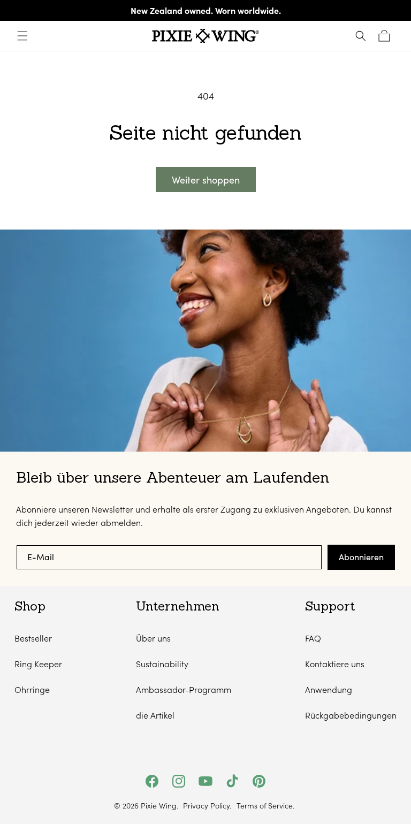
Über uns (153, 638)
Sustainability (162, 663)
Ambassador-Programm (183, 689)
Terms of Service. (265, 806)
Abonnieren (361, 556)
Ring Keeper (38, 663)
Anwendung (328, 689)
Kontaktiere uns (334, 663)
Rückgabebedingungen (351, 715)
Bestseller (33, 638)
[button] (22, 36)
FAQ (313, 638)
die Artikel (155, 715)
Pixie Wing (159, 805)
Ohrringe (32, 689)
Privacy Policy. (207, 806)
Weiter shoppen (206, 179)
